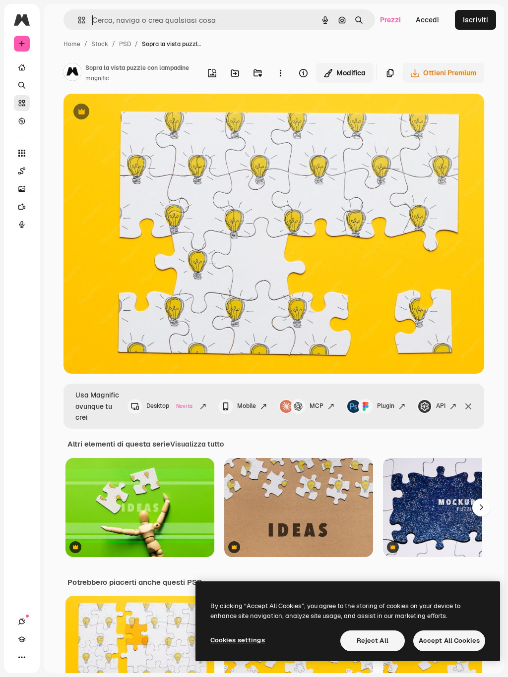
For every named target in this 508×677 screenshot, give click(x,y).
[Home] (22, 67)
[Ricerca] (22, 85)
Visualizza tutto (197, 444)
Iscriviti (475, 19)
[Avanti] (481, 507)
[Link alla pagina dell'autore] (72, 73)
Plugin (385, 406)
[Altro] (22, 657)
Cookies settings (237, 640)
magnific (97, 78)
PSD (125, 44)
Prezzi (390, 19)
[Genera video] (22, 207)
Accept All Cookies (449, 640)
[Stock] (22, 103)
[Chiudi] (468, 406)
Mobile (246, 406)
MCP (316, 406)
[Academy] (22, 639)
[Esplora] (22, 121)
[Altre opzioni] (280, 73)
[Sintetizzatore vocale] (22, 224)
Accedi (427, 19)
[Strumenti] (22, 153)
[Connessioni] (22, 621)
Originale (129, 112)
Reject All (372, 640)
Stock (99, 44)
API (440, 406)
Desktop (169, 406)
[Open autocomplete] (77, 20)
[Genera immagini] (22, 189)
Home (72, 44)
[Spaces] (22, 171)
